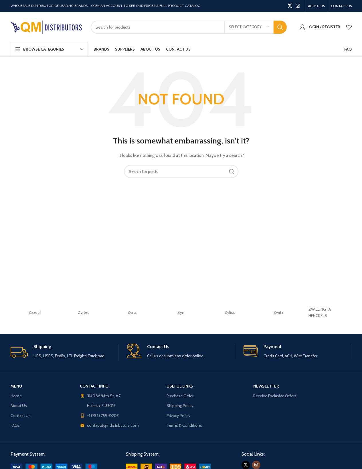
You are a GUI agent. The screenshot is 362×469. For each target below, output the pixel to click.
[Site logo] (46, 26)
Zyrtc (132, 312)
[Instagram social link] (298, 5)
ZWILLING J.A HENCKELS (319, 312)
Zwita (278, 312)
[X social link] (290, 5)
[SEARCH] (280, 27)
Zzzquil (35, 312)
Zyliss (230, 312)
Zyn (180, 312)
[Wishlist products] (349, 27)
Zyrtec (83, 312)
